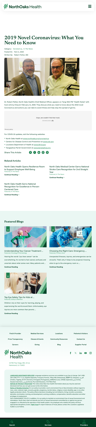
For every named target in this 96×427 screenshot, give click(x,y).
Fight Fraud (35, 404)
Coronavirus (17, 49)
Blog (59, 344)
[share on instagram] (43, 152)
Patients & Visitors (81, 333)
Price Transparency (15, 339)
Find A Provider (15, 333)
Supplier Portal (81, 344)
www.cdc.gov (48, 141)
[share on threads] (47, 152)
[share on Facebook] (30, 152)
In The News (28, 49)
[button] (89, 6)
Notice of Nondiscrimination (19, 388)
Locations (59, 333)
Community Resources (59, 339)
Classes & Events (37, 339)
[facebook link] (70, 353)
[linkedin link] (80, 353)
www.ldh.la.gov (40, 145)
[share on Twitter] (34, 152)
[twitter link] (75, 353)
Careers (15, 344)
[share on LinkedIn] (38, 152)
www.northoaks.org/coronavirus (36, 138)
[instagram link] (90, 353)
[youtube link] (85, 353)
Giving (37, 344)
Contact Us (81, 339)
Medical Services (37, 333)
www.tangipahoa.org (42, 148)
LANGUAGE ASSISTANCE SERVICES (22, 375)
